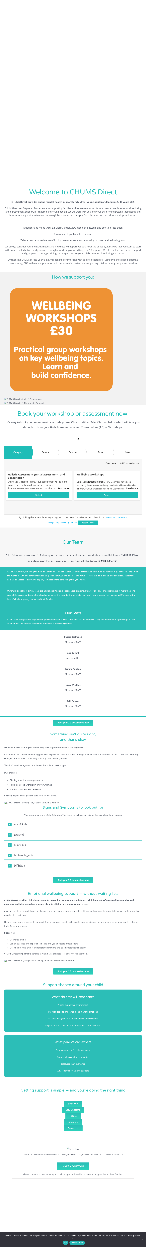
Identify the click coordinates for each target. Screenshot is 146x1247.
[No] (142, 1239)
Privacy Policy (77, 1243)
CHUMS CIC (109, 561)
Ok (65, 1243)
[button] (73, 824)
